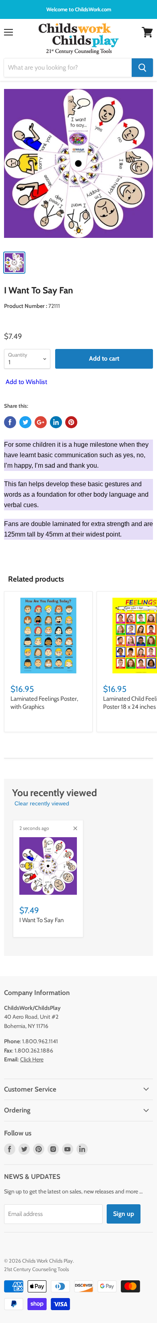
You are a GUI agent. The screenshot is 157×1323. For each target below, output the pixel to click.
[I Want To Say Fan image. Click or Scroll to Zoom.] (78, 167)
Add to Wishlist (25, 382)
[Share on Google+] (41, 422)
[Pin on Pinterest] (71, 422)
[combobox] (68, 67)
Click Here (31, 1059)
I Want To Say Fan (41, 920)
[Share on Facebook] (10, 422)
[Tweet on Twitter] (25, 422)
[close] (75, 828)
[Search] (142, 67)
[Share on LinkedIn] (56, 422)
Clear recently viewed (41, 803)
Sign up (123, 1214)
